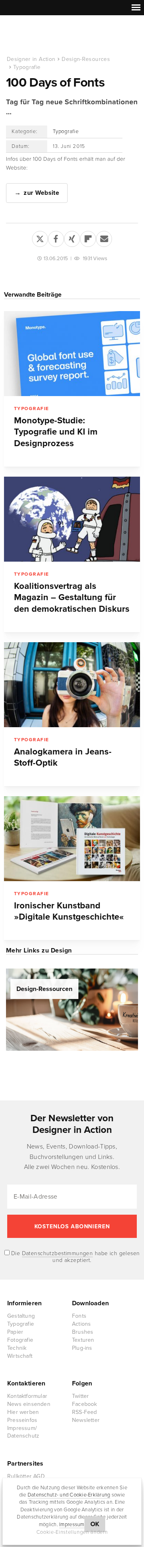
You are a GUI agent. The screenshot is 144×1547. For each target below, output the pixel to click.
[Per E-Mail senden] (104, 237)
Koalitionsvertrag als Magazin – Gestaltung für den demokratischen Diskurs (72, 598)
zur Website (41, 193)
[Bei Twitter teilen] (40, 237)
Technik (16, 1348)
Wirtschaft (19, 1356)
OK (95, 1524)
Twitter (80, 1396)
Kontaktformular (27, 1396)
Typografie (27, 67)
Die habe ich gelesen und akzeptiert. (75, 1257)
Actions (81, 1324)
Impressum (71, 1524)
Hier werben (23, 1412)
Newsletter (86, 1420)
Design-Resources (86, 59)
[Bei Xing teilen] (72, 237)
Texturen (83, 1340)
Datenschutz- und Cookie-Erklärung (69, 1495)
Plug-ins (82, 1348)
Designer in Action (48, 35)
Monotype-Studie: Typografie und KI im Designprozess (56, 432)
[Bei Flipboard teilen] (88, 237)
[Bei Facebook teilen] (56, 237)
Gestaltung (21, 1315)
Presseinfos (22, 1420)
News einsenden (28, 1404)
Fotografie (20, 1340)
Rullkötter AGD (26, 1476)
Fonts (79, 1315)
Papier (15, 1332)
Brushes (82, 1332)
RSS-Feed (84, 1412)
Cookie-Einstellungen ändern (72, 1532)
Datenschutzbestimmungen (57, 1253)
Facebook (84, 1404)
